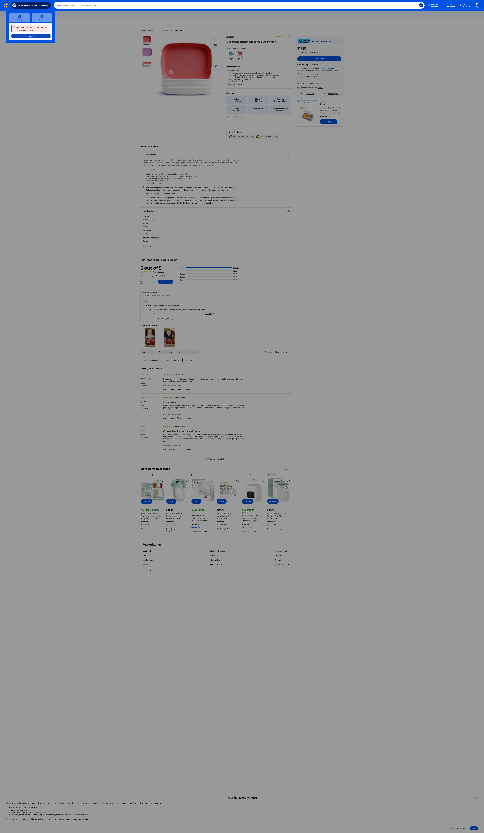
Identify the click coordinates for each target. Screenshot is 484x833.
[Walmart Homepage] (6, 5)
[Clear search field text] (415, 5)
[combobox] (239, 5)
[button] (449, 5)
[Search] (421, 5)
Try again (30, 36)
